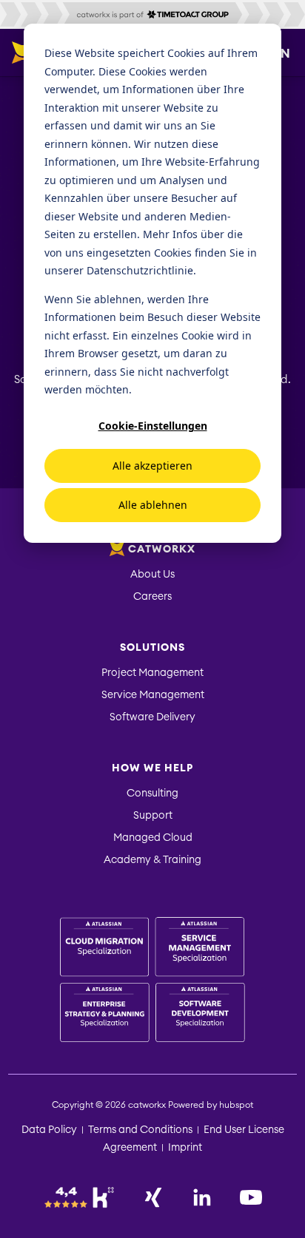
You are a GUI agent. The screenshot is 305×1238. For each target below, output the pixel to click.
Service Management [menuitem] (152, 695)
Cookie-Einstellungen (152, 426)
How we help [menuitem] (152, 768)
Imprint (185, 1148)
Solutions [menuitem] (152, 648)
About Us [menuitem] (152, 574)
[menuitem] (152, 981)
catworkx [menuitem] (161, 549)
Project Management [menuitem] (152, 673)
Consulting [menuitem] (152, 793)
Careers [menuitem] (152, 597)
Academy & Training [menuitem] (152, 860)
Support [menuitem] (152, 816)
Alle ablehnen (152, 505)
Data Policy (49, 1130)
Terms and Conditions (140, 1130)
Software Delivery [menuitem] (152, 717)
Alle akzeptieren (152, 466)
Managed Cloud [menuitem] (152, 838)
